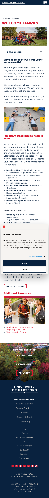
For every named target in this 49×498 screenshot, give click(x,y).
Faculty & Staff (24, 417)
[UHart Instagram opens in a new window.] (24, 466)
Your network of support (17, 332)
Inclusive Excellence (24, 437)
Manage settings (35, 256)
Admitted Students (11, 18)
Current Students (24, 408)
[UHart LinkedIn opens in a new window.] (28, 466)
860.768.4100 (24, 492)
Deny (24, 270)
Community (24, 421)
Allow (24, 263)
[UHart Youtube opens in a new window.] (20, 466)
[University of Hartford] (13, 3)
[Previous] (6, 119)
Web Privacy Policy (24, 474)
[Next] (42, 119)
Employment (24, 458)
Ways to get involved (15, 330)
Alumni (24, 412)
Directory (24, 454)
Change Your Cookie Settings (24, 476)
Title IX (24, 441)
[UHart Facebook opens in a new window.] (13, 466)
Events (25, 433)
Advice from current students (19, 327)
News (24, 429)
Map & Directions (24, 446)
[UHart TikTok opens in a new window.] (36, 466)
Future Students (24, 403)
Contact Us (25, 450)
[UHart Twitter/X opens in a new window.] (16, 466)
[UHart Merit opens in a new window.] (32, 466)
